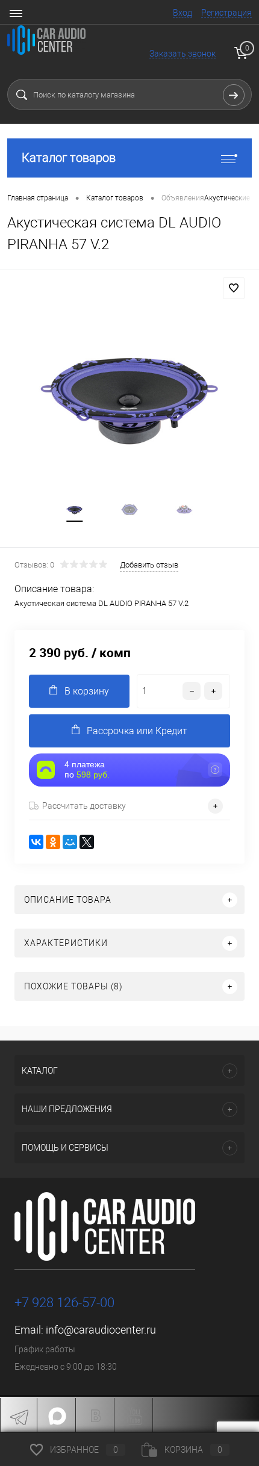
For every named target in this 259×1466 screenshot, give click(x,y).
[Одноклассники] (53, 842)
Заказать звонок (182, 53)
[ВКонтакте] (36, 842)
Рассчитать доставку (84, 806)
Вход (182, 12)
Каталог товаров (69, 157)
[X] (87, 842)
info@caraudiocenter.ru (101, 1329)
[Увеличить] (129, 396)
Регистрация (226, 12)
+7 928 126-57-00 (64, 1302)
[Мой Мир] (70, 842)
